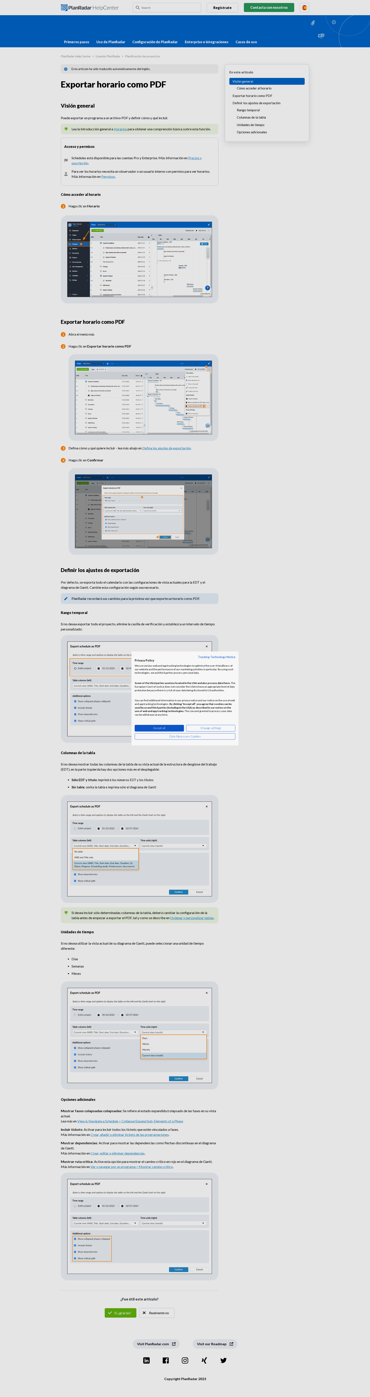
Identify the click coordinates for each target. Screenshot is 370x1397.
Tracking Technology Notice (216, 657)
